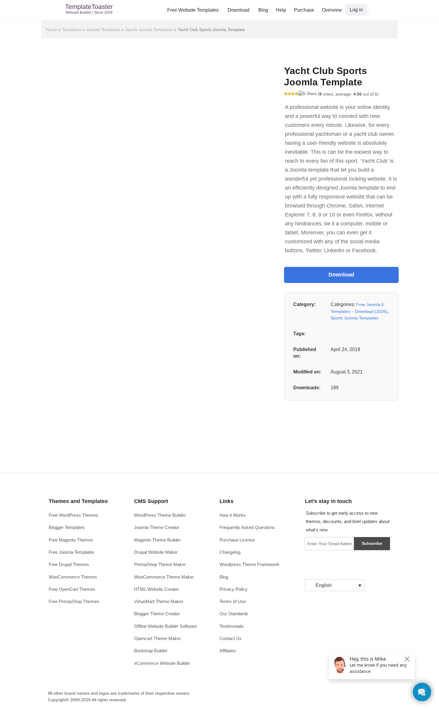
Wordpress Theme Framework (250, 564)
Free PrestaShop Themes (74, 601)
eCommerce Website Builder (162, 663)
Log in (356, 9)
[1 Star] (286, 94)
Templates (71, 29)
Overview (332, 10)
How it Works (233, 515)
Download (238, 10)
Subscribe (372, 543)
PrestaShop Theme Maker (160, 564)
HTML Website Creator (156, 589)
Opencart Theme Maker (157, 638)
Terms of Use (233, 601)
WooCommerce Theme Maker (164, 576)
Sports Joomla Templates (149, 29)
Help (281, 10)
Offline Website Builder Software (165, 626)
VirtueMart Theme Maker (158, 601)
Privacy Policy (234, 589)
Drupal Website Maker (156, 552)
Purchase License (237, 539)
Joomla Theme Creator (156, 527)
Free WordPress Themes (73, 515)
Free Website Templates (193, 10)
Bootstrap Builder (151, 650)
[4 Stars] (296, 94)
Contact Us (231, 638)
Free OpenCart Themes (72, 589)
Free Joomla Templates (71, 552)
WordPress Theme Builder (160, 515)
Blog (263, 10)
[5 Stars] (307, 94)
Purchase (304, 10)
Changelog (230, 552)
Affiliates (228, 650)
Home (51, 29)
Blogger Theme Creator (157, 613)
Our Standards (234, 613)
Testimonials (232, 626)
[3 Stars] (293, 94)
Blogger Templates (67, 527)
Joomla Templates (103, 29)
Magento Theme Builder (157, 539)
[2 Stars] (289, 94)
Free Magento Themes (71, 539)
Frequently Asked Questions (247, 527)
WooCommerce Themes (73, 576)
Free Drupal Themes (69, 564)
